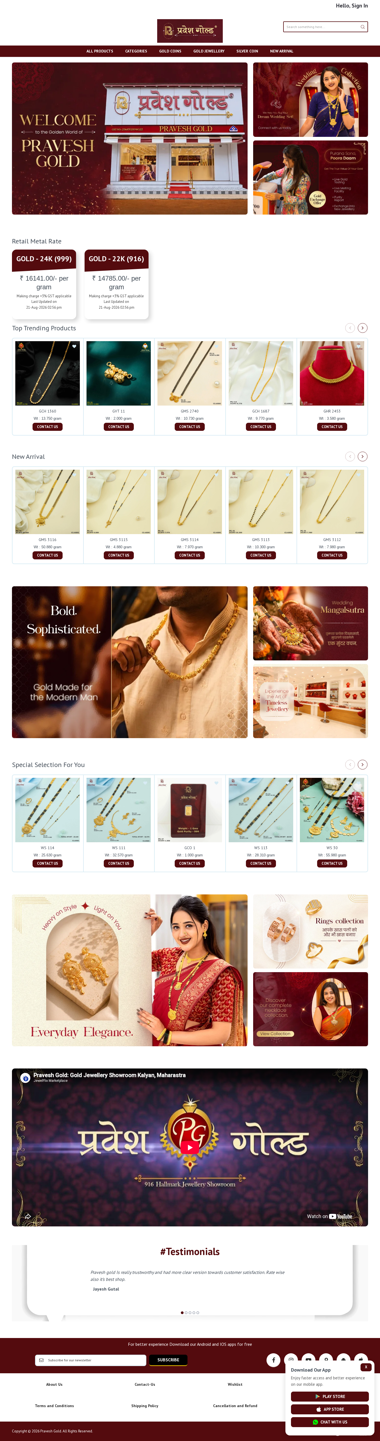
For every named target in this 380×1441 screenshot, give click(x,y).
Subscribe (168, 1359)
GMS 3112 (332, 539)
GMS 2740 (190, 411)
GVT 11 (118, 411)
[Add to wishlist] (74, 346)
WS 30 (332, 847)
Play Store (334, 1396)
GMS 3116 (47, 539)
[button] (182, 1312)
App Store (334, 1409)
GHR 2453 (332, 411)
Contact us (47, 426)
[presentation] (350, 328)
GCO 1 (189, 847)
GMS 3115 (119, 539)
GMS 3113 (261, 539)
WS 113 (261, 847)
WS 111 (118, 847)
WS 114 (47, 847)
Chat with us (333, 1422)
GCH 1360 (47, 411)
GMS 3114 (190, 539)
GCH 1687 (261, 411)
